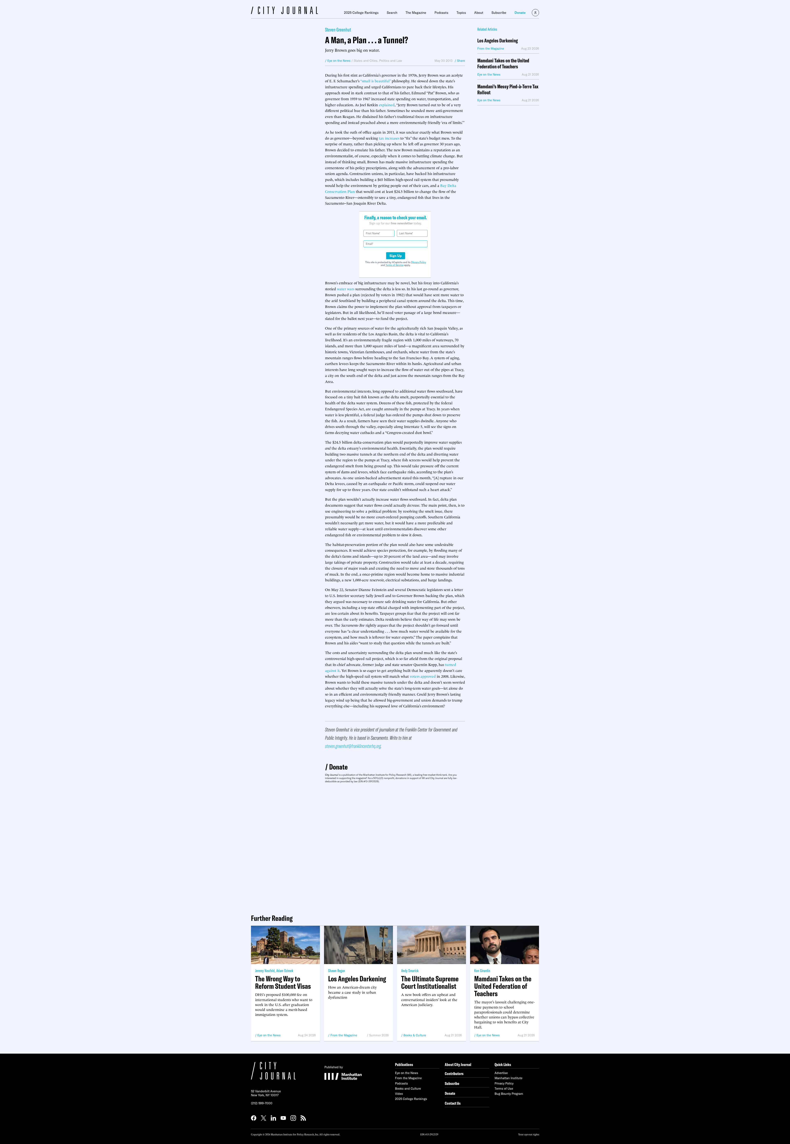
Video (399, 1094)
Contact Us (453, 1103)
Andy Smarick (409, 970)
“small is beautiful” (375, 80)
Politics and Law (390, 61)
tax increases (389, 137)
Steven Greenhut (338, 29)
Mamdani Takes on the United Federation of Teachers (503, 64)
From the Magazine (343, 1035)
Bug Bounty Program (509, 1094)
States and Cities (366, 61)
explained (387, 104)
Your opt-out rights (528, 1134)
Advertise (501, 1073)
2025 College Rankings (361, 12)
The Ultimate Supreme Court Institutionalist (430, 982)
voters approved (423, 676)
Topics (461, 12)
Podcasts (441, 12)
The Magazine (415, 12)
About (478, 12)
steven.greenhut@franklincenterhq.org (353, 746)
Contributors (454, 1073)
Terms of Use (504, 1088)
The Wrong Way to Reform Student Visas (283, 982)
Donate (520, 12)
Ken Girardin (482, 970)
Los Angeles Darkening (497, 41)
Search (392, 12)
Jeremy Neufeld (265, 970)
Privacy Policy (418, 262)
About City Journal (458, 1064)
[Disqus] (395, 846)
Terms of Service (394, 265)
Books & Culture (414, 1035)
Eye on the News (269, 1035)
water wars (345, 288)
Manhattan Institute (508, 1078)
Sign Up (395, 256)
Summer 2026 (379, 1035)
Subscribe (498, 12)
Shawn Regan (336, 970)
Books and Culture (408, 1088)
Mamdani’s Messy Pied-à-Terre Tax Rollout (507, 90)
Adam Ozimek (284, 970)
